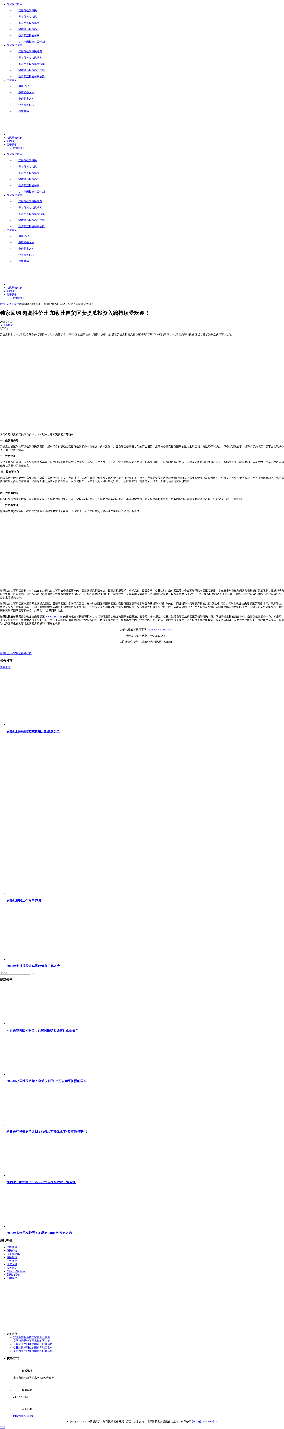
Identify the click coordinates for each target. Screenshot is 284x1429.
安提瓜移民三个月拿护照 (24, 900)
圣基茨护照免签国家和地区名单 (31, 1340)
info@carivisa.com (23, 1415)
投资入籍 (12, 1264)
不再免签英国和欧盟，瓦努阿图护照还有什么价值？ (42, 1030)
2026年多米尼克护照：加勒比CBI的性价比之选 (39, 1233)
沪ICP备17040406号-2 (204, 1421)
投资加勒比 (13, 1254)
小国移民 (12, 1278)
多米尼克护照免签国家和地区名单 (33, 1344)
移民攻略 (12, 1250)
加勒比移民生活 (16, 1271)
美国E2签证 (13, 1274)
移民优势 (26, 653)
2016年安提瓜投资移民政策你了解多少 (33, 966)
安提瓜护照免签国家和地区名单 (31, 1337)
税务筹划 (12, 1267)
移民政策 (12, 1257)
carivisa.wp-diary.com (160, 629)
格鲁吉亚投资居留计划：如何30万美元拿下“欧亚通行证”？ (47, 1131)
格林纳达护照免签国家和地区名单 (33, 1347)
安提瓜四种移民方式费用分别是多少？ (33, 731)
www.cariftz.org (54, 616)
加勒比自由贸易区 (10, 653)
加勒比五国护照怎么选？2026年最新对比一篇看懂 (41, 1182)
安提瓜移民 (12, 304)
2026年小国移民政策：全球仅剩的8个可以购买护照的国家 (47, 1081)
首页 (2, 304)
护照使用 (12, 1260)
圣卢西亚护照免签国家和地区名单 (33, 1351)
